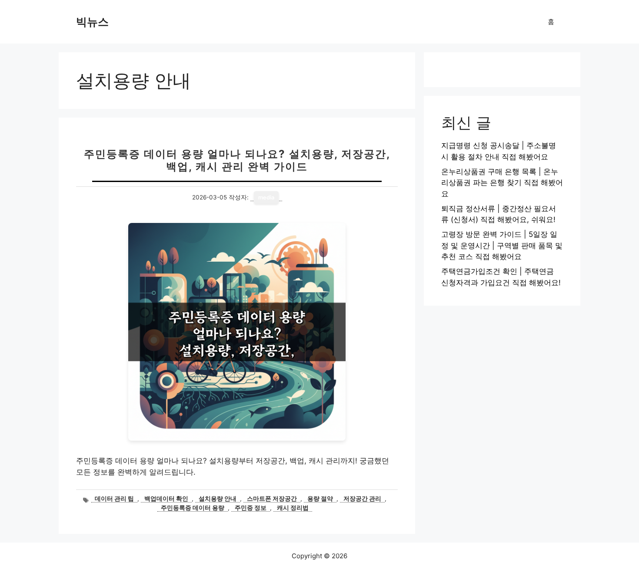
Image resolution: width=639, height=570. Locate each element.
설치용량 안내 (217, 498)
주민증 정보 (250, 507)
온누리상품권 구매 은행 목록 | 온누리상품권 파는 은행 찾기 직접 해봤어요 (502, 182)
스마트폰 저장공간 (272, 498)
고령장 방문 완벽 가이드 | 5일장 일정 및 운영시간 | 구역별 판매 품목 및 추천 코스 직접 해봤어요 (501, 245)
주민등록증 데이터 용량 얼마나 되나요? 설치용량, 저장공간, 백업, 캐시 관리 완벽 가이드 (237, 160)
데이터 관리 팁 (114, 498)
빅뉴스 (92, 21)
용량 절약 (320, 498)
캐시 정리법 (293, 507)
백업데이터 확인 (166, 498)
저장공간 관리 (362, 498)
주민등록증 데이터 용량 (192, 507)
